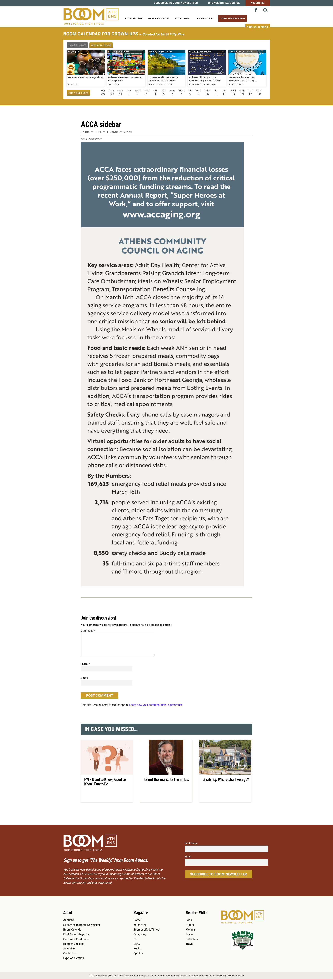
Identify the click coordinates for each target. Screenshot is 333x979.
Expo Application (73, 958)
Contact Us (70, 953)
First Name (191, 843)
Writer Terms (194, 975)
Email (85, 677)
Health (137, 948)
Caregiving (205, 18)
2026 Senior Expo (232, 18)
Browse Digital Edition (224, 3)
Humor (190, 925)
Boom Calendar (72, 929)
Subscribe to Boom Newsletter (176, 3)
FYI (135, 939)
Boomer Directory (73, 943)
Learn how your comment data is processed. (156, 705)
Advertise (257, 3)
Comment (88, 630)
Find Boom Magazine (76, 934)
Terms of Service (178, 975)
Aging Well (183, 18)
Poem (189, 934)
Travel (189, 943)
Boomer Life (133, 18)
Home (137, 920)
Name (85, 663)
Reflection (192, 939)
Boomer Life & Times (146, 929)
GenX (136, 943)
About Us (68, 920)
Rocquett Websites (235, 975)
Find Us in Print (257, 27)
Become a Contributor (76, 939)
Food (189, 920)
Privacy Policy (208, 975)
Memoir (190, 929)
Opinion (138, 953)
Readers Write (158, 18)
